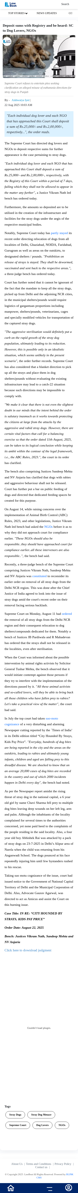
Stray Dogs (15, 1114)
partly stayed (59, 233)
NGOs (48, 526)
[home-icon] (10, 1187)
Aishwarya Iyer (20, 100)
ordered (67, 614)
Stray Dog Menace (41, 1114)
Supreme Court (17, 1125)
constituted (39, 576)
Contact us (41, 1167)
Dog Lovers (42, 1125)
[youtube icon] (29, 1188)
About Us (16, 1163)
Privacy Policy (63, 1163)
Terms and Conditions (38, 1163)
